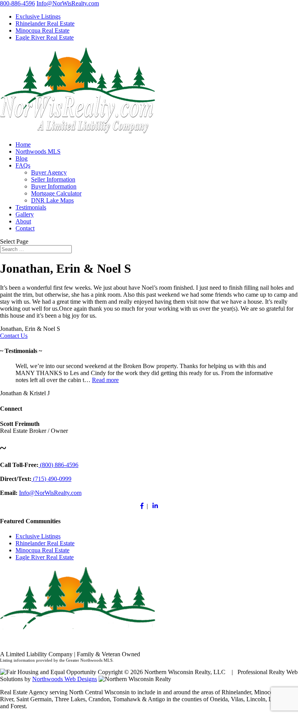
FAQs (23, 165)
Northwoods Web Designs (64, 679)
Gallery (25, 214)
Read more (105, 380)
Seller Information (53, 179)
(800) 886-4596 (58, 465)
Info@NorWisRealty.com (67, 3)
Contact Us (14, 335)
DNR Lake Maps (52, 200)
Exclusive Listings (38, 16)
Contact (25, 228)
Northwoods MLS (38, 151)
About (23, 221)
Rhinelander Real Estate (45, 23)
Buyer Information (53, 186)
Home (23, 144)
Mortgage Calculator (56, 193)
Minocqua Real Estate (42, 30)
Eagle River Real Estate (45, 37)
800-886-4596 (17, 3)
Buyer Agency (49, 172)
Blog (22, 158)
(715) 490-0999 (51, 479)
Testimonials (31, 207)
